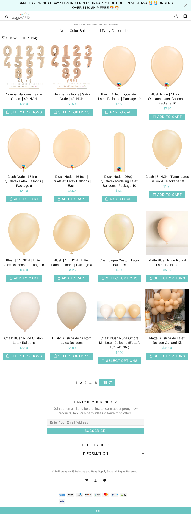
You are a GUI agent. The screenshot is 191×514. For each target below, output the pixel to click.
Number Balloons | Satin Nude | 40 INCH (72, 96)
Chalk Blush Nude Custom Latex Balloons (24, 340)
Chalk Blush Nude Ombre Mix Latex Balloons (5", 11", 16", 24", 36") (119, 342)
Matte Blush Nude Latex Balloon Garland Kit (167, 340)
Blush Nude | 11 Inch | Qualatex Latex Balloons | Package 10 (167, 98)
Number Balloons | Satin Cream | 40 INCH (24, 96)
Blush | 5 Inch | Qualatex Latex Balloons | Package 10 (119, 96)
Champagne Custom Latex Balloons (119, 262)
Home (75, 25)
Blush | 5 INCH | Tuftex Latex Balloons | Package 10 (167, 179)
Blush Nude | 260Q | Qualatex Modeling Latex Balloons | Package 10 (119, 181)
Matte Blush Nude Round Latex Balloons (167, 262)
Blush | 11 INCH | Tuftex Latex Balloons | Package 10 (24, 262)
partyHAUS (21, 15)
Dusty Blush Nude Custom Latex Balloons (71, 340)
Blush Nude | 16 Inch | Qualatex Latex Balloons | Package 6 (24, 181)
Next (107, 382)
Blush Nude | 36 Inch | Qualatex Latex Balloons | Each (72, 181)
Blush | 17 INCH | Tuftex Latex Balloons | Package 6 (71, 262)
